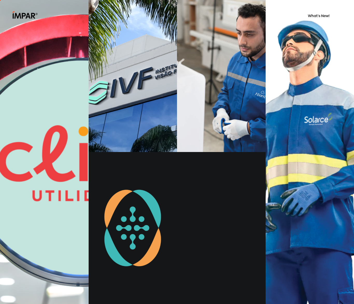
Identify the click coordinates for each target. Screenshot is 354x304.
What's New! (319, 16)
